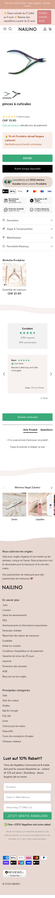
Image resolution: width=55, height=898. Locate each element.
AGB (4, 671)
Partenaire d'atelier (12, 630)
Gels (4, 695)
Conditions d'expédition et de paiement (22, 651)
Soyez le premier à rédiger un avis (27, 446)
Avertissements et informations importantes (24, 625)
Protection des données (14, 666)
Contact (6, 610)
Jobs (4, 605)
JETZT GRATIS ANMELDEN (27, 816)
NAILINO (16, 883)
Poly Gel (6, 715)
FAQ (4, 620)
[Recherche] (11, 28)
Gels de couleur (10, 700)
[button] (27, 117)
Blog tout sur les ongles (14, 676)
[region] (27, 374)
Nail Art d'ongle (10, 710)
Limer (5, 720)
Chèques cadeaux (11, 741)
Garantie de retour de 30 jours (18, 656)
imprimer (7, 661)
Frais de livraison (10, 125)
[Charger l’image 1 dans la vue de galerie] (27, 60)
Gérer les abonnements (14, 615)
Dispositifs (7, 731)
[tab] (30, 430)
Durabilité (7, 640)
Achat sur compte (11, 645)
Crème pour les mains (13, 726)
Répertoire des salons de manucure (20, 635)
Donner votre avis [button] (28, 417)
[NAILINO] (27, 29)
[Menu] (5, 28)
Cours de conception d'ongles (17, 736)
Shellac (6, 705)
